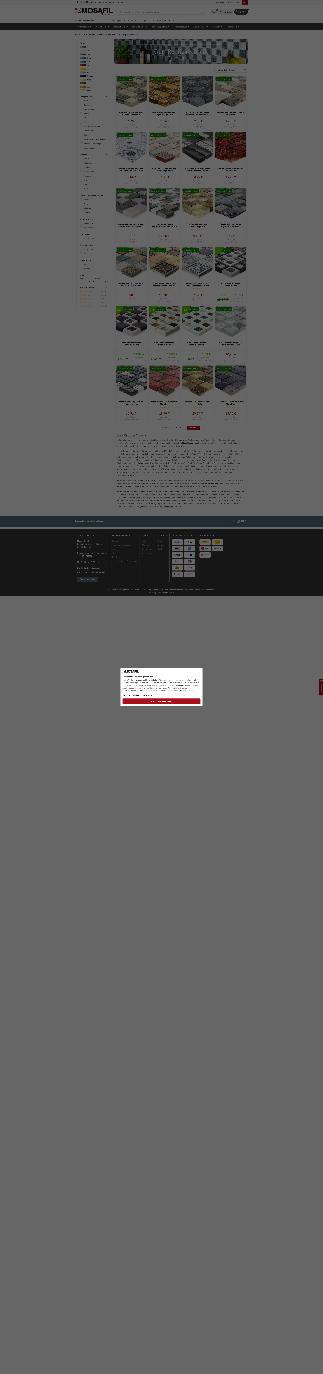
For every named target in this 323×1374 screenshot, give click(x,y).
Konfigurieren (147, 695)
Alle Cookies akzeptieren (161, 701)
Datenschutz (192, 690)
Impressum (137, 695)
